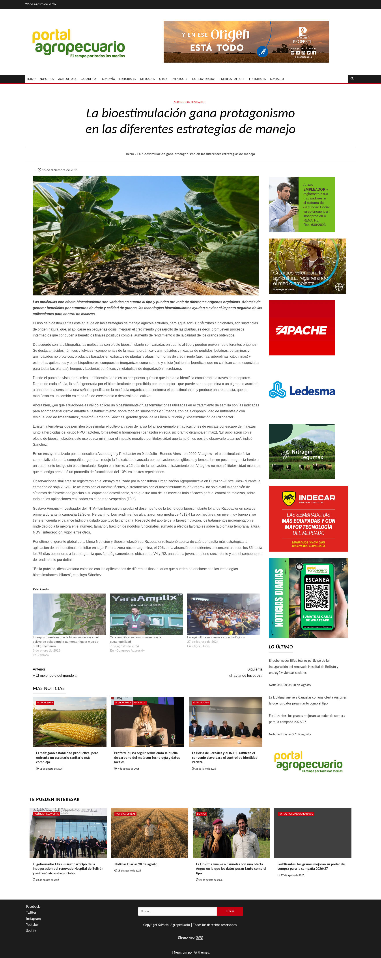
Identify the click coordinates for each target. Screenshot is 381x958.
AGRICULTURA (67, 79)
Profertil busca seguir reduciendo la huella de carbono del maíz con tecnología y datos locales (147, 757)
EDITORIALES (127, 79)
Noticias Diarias (125, 814)
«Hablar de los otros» (245, 672)
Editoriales (257, 79)
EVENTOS (177, 79)
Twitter (31, 913)
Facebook (33, 907)
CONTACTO (277, 79)
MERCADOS (147, 79)
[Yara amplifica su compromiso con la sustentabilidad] (146, 614)
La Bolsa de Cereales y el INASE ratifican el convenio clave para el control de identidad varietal (225, 757)
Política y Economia (46, 814)
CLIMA (163, 79)
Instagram (33, 919)
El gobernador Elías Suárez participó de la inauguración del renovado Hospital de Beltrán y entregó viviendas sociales (303, 666)
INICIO (31, 79)
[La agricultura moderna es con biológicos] (223, 614)
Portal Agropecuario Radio (296, 814)
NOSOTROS (47, 79)
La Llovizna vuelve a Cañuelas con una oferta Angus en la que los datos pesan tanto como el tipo (231, 869)
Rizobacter (198, 102)
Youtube (32, 925)
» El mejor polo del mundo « (55, 672)
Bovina (201, 814)
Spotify (31, 931)
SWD (199, 937)
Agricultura (182, 102)
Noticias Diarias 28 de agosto (290, 685)
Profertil (140, 702)
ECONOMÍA (108, 79)
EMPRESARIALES (230, 79)
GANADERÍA (88, 79)
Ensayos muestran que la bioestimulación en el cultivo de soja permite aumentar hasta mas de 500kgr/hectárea (66, 641)
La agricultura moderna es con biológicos (216, 637)
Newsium (180, 952)
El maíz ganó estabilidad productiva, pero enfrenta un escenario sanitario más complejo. (67, 757)
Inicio (130, 154)
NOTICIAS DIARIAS (203, 79)
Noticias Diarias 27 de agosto (290, 734)
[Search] (352, 79)
